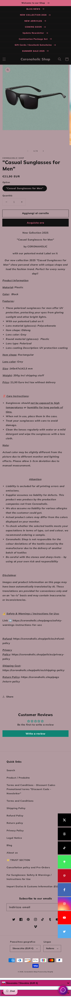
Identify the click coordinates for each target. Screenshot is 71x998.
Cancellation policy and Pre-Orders (28, 867)
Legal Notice (14, 837)
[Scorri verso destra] (43, 151)
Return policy (15, 822)
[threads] (64, 834)
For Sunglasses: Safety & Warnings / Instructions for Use (29, 877)
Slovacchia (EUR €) (23, 948)
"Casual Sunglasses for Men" (24, 188)
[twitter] (64, 931)
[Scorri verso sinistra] (28, 151)
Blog (9, 845)
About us (12, 852)
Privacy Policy (15, 830)
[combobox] (35, 983)
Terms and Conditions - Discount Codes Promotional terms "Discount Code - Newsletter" (31, 789)
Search (11, 770)
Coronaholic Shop (31, 972)
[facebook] (64, 889)
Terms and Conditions (20, 800)
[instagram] (64, 903)
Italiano (50, 948)
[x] (64, 820)
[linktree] (64, 861)
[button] (4, 59)
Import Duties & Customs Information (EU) (32, 886)
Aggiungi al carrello (35, 213)
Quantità (7, 195)
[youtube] (64, 917)
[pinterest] (64, 875)
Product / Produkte (18, 777)
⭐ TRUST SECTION (18, 860)
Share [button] (10, 696)
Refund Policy (15, 815)
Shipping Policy (16, 808)
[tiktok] (64, 847)
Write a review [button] (35, 733)
